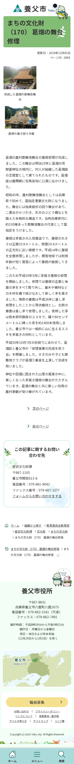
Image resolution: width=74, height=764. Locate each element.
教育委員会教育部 (57, 525)
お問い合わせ (21, 711)
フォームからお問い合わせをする (37, 495)
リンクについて (23, 716)
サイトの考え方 (18, 721)
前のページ (40, 426)
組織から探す (33, 525)
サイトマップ (40, 721)
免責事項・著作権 (49, 716)
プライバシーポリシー (47, 711)
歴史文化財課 (23, 531)
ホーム (15, 525)
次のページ (40, 408)
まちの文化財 (59, 531)
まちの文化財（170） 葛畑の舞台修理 (35, 549)
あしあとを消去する (57, 555)
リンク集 (60, 721)
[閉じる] (55, 5)
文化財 (41, 531)
